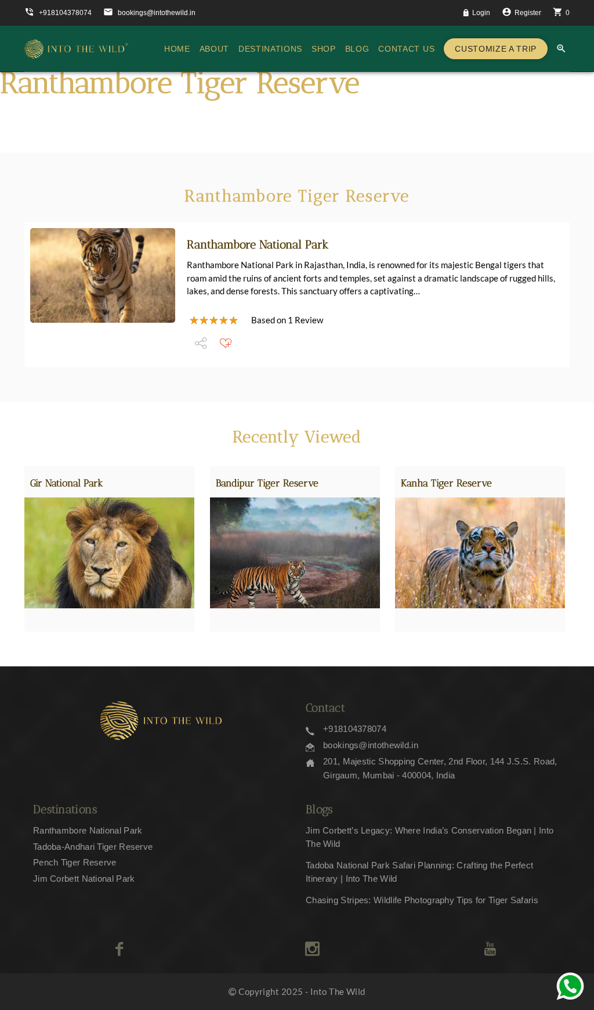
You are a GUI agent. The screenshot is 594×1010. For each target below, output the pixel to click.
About (214, 48)
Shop (324, 48)
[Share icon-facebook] (119, 949)
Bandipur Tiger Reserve (267, 483)
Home (177, 48)
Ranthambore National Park (258, 244)
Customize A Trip (496, 48)
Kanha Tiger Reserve (446, 483)
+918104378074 (354, 729)
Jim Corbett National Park (84, 878)
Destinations (270, 48)
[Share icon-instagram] (312, 949)
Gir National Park (66, 483)
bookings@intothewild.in (370, 745)
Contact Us (406, 48)
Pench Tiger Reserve (75, 862)
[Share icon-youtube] (490, 949)
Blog (357, 48)
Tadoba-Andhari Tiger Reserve (93, 847)
